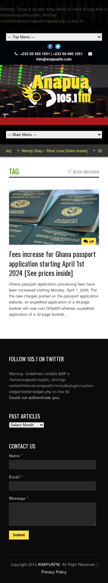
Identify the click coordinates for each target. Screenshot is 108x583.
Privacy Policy (54, 572)
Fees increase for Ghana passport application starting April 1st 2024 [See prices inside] (52, 263)
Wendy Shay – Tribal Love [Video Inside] (49, 150)
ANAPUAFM (49, 564)
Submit (19, 535)
